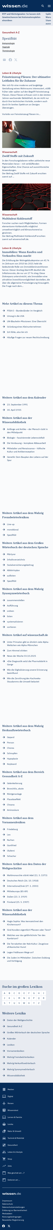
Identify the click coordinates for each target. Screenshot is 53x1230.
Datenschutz (7, 1204)
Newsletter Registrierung (13, 1220)
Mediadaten (7, 1213)
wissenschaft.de (20, 239)
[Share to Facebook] (10, 59)
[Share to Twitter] (15, 59)
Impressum (7, 1201)
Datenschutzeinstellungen (13, 1207)
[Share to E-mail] (4, 59)
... (13, 176)
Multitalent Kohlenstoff (25, 236)
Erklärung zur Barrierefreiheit (14, 1210)
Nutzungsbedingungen (11, 1217)
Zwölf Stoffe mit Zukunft (25, 173)
